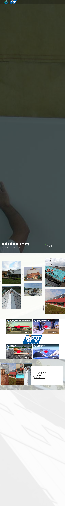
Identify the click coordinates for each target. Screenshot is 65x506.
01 (4, 381)
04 (28, 381)
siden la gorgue (43, 308)
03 (20, 381)
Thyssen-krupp (44, 282)
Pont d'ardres (22, 275)
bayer (22, 295)
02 (12, 381)
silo (1, 307)
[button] (49, 246)
